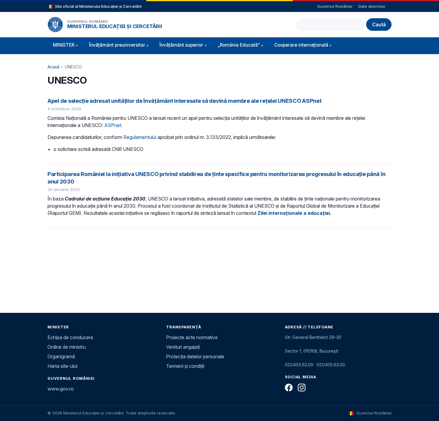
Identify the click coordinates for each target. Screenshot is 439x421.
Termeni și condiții (185, 366)
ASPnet (112, 125)
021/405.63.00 (331, 364)
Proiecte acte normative (192, 337)
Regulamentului (139, 137)
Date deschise (371, 6)
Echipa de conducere (70, 337)
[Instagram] (302, 387)
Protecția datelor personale (195, 356)
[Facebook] (289, 387)
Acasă (53, 66)
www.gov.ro (60, 389)
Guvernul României (334, 6)
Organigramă (61, 356)
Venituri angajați (183, 347)
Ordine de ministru (66, 347)
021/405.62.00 (299, 364)
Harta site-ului (62, 366)
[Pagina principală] (55, 24)
